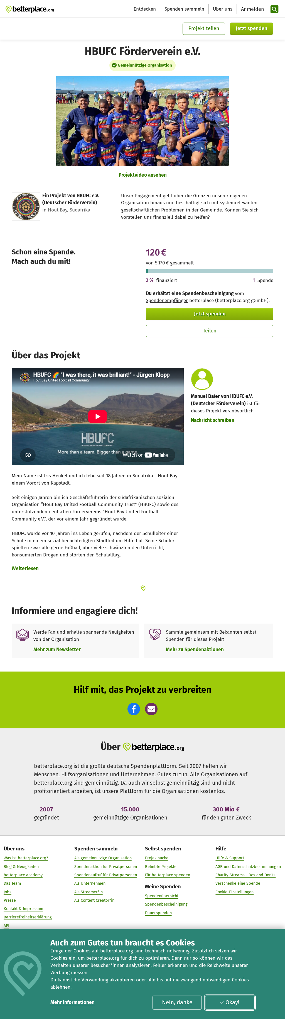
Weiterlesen (25, 568)
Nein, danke (177, 1002)
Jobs (7, 891)
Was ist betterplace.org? (26, 857)
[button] (133, 709)
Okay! (232, 1002)
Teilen (210, 331)
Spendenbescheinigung (166, 904)
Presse (10, 900)
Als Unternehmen (89, 883)
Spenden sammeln (184, 9)
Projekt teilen (203, 28)
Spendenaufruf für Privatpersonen (105, 874)
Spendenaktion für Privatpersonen (105, 866)
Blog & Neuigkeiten (21, 866)
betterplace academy (23, 874)
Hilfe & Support (229, 857)
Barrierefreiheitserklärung (28, 917)
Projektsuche (156, 857)
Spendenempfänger (167, 300)
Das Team (12, 883)
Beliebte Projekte (160, 866)
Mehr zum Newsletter (57, 650)
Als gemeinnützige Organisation (103, 857)
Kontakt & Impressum (23, 908)
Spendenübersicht (161, 895)
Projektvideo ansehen (143, 175)
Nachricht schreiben (212, 420)
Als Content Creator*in (94, 900)
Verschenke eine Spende (237, 883)
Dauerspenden (158, 912)
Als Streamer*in (88, 891)
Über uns (222, 9)
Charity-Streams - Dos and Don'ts (245, 874)
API (6, 925)
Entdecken (145, 9)
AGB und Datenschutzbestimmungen (248, 866)
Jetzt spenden (251, 28)
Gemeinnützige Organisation (145, 65)
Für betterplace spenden (167, 874)
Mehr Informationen (72, 1002)
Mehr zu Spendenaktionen (195, 650)
